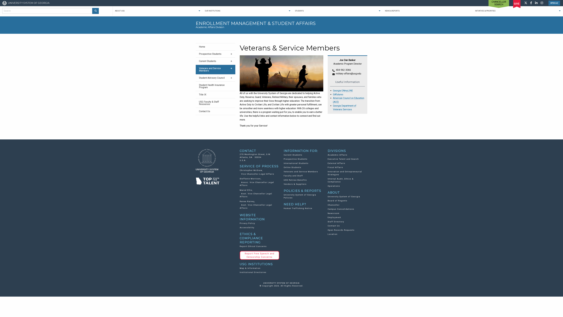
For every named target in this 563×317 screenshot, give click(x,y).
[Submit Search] (95, 11)
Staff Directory (336, 222)
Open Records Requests (341, 230)
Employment (334, 217)
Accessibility (247, 227)
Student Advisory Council (212, 77)
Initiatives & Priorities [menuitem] (485, 11)
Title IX (202, 94)
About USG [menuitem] (120, 11)
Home (202, 46)
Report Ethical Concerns (253, 246)
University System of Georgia (344, 196)
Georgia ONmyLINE (343, 90)
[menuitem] (215, 46)
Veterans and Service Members (210, 69)
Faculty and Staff (293, 176)
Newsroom (333, 213)
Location (333, 234)
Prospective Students (210, 54)
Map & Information (250, 268)
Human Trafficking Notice (298, 208)
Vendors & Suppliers (295, 184)
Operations (334, 186)
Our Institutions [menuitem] (212, 11)
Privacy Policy (247, 223)
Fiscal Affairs (335, 167)
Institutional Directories (253, 272)
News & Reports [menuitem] (392, 11)
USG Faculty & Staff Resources (209, 103)
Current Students (207, 61)
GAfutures (338, 94)
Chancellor (334, 205)
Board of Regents (337, 201)
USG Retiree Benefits (295, 180)
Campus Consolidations (341, 209)
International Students (296, 163)
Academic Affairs (337, 155)
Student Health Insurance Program (212, 86)
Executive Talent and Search (343, 159)
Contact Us (204, 111)
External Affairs (336, 163)
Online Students (292, 167)
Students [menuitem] (299, 11)
